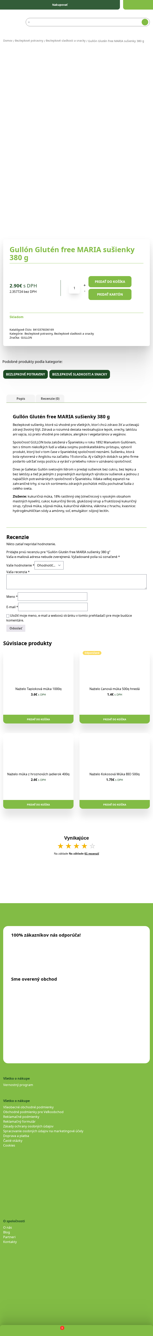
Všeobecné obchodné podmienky (28, 1107)
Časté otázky (12, 1140)
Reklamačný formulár (19, 1121)
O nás (7, 1227)
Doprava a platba (16, 1136)
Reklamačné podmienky (21, 1116)
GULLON (26, 337)
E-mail (12, 607)
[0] (59, 1330)
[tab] (20, 399)
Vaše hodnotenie (20, 565)
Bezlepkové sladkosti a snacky (65, 40)
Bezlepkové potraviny (29, 40)
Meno (12, 596)
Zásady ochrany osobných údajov (28, 1126)
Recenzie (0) (50, 398)
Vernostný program (18, 1085)
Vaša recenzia (18, 572)
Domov (7, 40)
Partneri (9, 1237)
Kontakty (10, 1242)
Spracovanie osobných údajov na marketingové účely (43, 1131)
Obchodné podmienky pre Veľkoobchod (33, 1112)
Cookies (9, 1145)
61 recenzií (91, 853)
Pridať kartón (110, 294)
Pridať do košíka (110, 281)
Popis (21, 398)
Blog (6, 1232)
